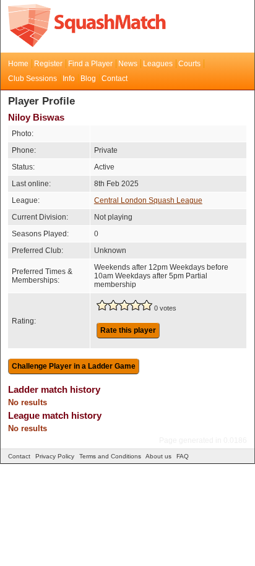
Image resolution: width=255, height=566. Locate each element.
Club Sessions (32, 78)
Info (69, 78)
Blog (88, 78)
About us (158, 456)
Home (18, 63)
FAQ (182, 456)
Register (48, 63)
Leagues (158, 63)
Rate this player (128, 330)
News (127, 63)
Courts (189, 63)
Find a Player (90, 63)
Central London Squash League (148, 200)
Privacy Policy (54, 456)
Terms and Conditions (110, 456)
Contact (114, 78)
